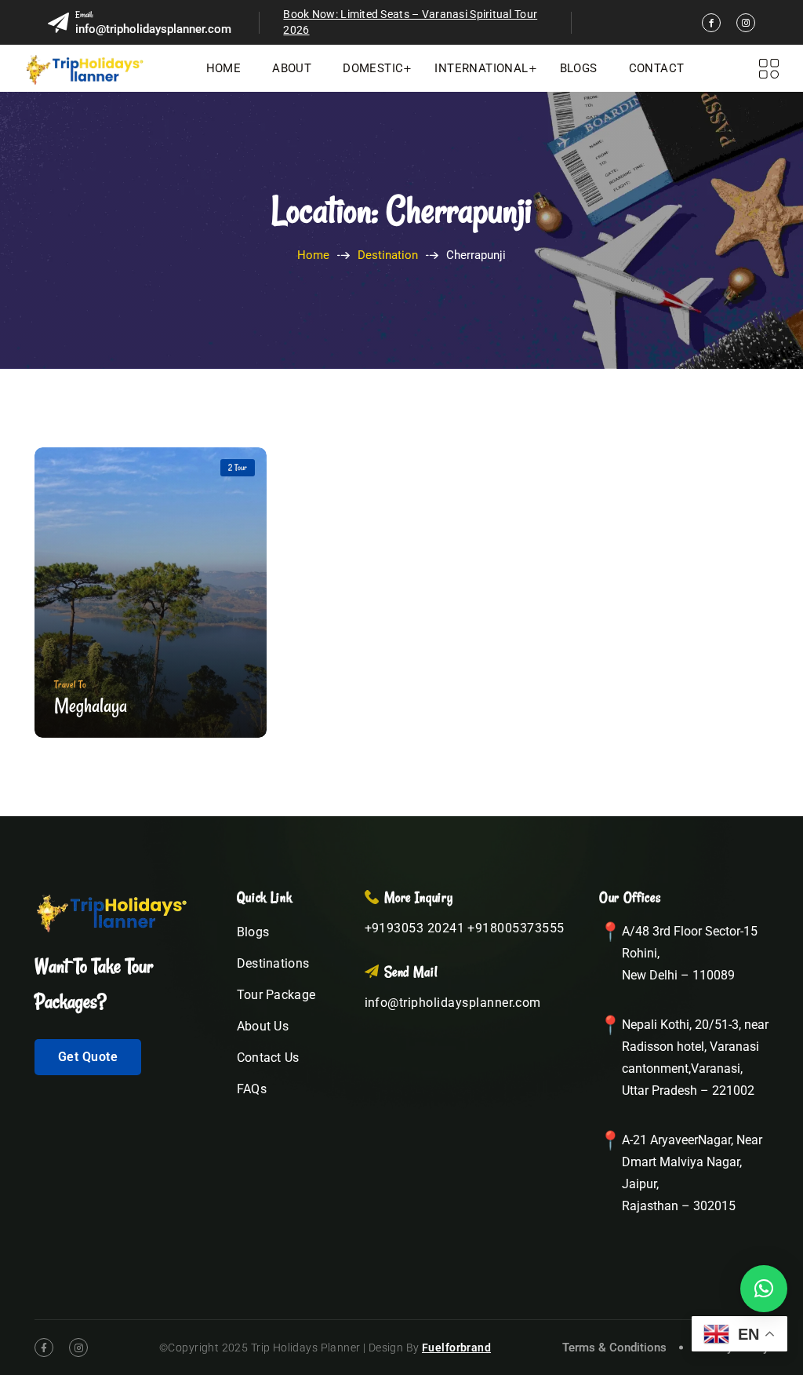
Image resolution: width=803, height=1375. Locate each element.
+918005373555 (515, 928)
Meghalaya (90, 705)
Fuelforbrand (456, 1347)
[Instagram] (745, 22)
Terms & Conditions (614, 1347)
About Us (263, 1026)
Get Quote (88, 1056)
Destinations (273, 963)
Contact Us (268, 1057)
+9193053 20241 (415, 928)
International (481, 68)
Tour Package (276, 994)
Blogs (579, 68)
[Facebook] (711, 22)
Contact (657, 68)
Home (224, 68)
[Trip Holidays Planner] (84, 68)
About (291, 68)
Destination (388, 255)
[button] (763, 1288)
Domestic (373, 68)
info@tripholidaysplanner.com (153, 29)
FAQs (252, 1088)
